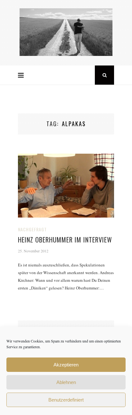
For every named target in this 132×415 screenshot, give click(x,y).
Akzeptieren (66, 364)
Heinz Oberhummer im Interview (65, 239)
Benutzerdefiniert (66, 400)
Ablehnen (66, 382)
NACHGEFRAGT (32, 229)
